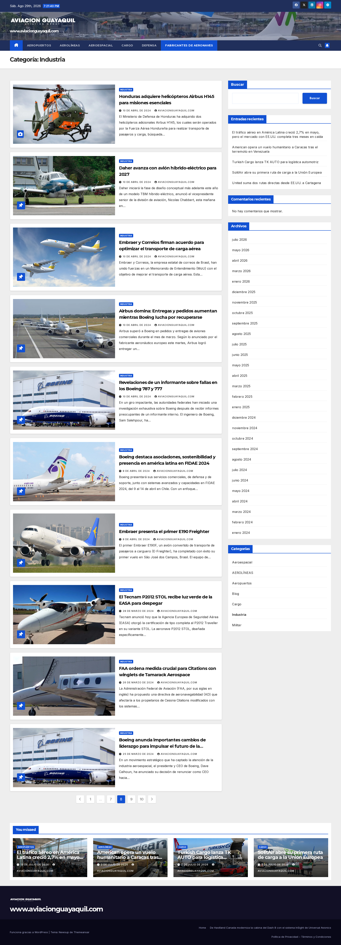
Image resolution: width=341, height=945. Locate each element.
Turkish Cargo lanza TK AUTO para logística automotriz (275, 162)
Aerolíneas (70, 45)
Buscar (237, 84)
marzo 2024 (241, 511)
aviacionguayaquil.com (176, 110)
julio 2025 (239, 344)
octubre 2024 (242, 438)
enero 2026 (241, 281)
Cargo (127, 45)
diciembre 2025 (243, 292)
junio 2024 (240, 480)
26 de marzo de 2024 (139, 682)
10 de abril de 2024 (137, 110)
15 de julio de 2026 (35, 864)
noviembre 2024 (244, 428)
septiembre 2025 (245, 323)
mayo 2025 (240, 365)
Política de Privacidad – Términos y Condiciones (301, 936)
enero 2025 (241, 407)
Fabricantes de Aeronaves (189, 45)
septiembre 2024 (245, 449)
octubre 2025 (242, 313)
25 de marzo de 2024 (139, 753)
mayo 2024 (240, 491)
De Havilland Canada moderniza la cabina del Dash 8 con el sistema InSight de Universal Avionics (270, 927)
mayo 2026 (240, 250)
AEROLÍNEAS (242, 573)
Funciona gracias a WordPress (29, 932)
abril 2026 (239, 260)
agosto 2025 (241, 334)
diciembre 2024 (244, 417)
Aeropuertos (39, 45)
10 (142, 799)
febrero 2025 (242, 396)
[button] (320, 45)
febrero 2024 (242, 522)
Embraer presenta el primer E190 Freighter (164, 531)
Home (202, 927)
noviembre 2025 (244, 302)
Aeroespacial (101, 45)
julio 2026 (239, 239)
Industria (126, 89)
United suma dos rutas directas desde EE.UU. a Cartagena (276, 183)
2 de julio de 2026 (115, 864)
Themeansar (81, 932)
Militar (236, 625)
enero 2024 (241, 532)
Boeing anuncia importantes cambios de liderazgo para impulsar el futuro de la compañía (162, 746)
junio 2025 (240, 354)
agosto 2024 (241, 459)
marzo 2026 (241, 271)
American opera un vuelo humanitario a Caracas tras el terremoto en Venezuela (128, 857)
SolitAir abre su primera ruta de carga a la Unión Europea (276, 172)
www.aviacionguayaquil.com (34, 31)
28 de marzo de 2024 (139, 610)
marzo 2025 (241, 386)
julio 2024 (239, 470)
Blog (235, 593)
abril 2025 (239, 375)
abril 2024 (240, 501)
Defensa (149, 45)
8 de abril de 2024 (137, 470)
